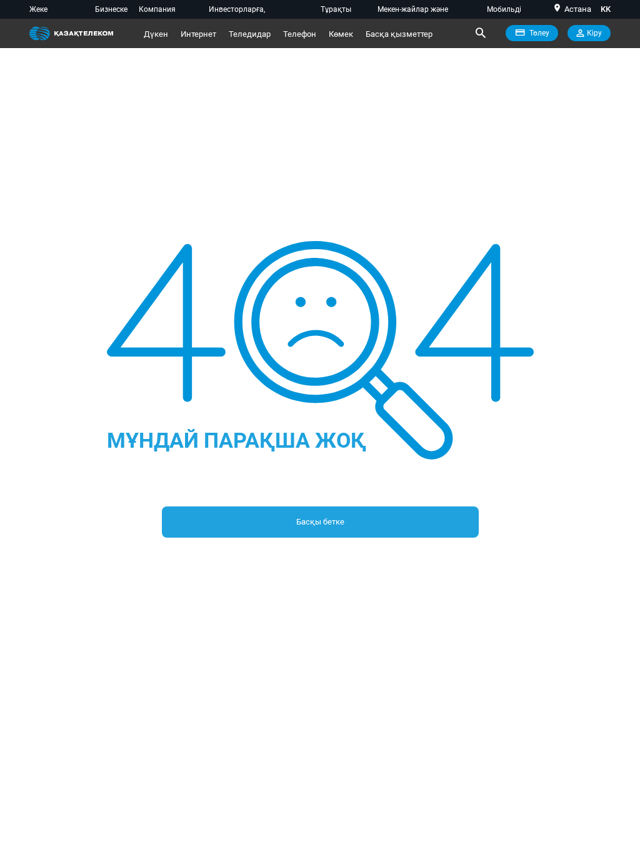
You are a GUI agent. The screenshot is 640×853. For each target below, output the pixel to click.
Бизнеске (111, 9)
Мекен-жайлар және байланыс (413, 12)
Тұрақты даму (336, 12)
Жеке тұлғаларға (49, 12)
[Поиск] (480, 33)
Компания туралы (157, 12)
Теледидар (250, 34)
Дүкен (156, 34)
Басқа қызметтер (399, 34)
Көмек (341, 34)
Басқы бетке (320, 521)
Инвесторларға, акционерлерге (237, 12)
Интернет (198, 34)
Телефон (299, 34)
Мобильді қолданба (504, 12)
